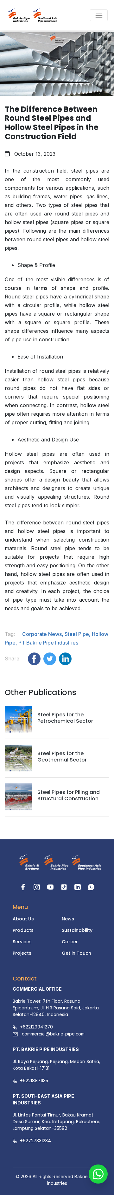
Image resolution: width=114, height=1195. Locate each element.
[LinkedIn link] (78, 886)
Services (22, 942)
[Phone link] (91, 886)
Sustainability (77, 930)
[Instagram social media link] (37, 886)
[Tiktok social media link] (65, 886)
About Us (23, 919)
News (68, 919)
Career (70, 942)
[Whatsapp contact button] (98, 1179)
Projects (22, 953)
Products (23, 930)
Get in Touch (76, 953)
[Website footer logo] (27, 863)
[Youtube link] (51, 886)
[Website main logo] (25, 15)
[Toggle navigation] (99, 15)
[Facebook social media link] (24, 886)
